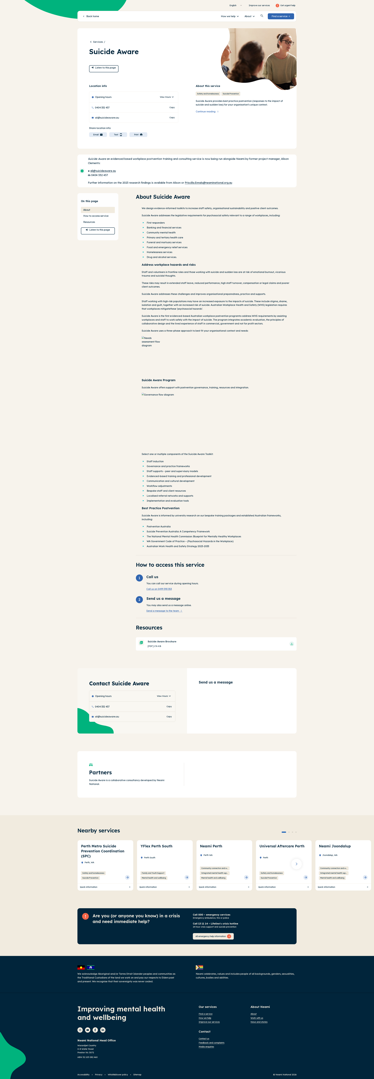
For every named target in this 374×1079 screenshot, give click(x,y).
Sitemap (137, 1074)
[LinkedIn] (102, 1030)
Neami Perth (211, 846)
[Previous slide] (77, 864)
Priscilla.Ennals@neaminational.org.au (208, 182)
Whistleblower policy (118, 1074)
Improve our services (259, 5)
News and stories (259, 1022)
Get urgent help (287, 5)
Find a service (205, 1014)
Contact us (204, 1038)
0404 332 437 (102, 107)
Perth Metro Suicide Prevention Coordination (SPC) (102, 851)
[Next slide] (296, 864)
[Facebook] (95, 1030)
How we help (205, 1018)
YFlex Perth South (156, 846)
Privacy (98, 1074)
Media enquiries (206, 1046)
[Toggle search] (261, 15)
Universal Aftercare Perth (281, 846)
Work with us (257, 1018)
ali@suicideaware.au (107, 117)
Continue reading (205, 111)
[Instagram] (80, 1030)
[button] (230, 16)
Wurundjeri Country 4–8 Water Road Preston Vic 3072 (86, 1049)
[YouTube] (87, 1030)
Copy (172, 108)
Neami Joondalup (335, 846)
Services (98, 41)
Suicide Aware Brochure (162, 641)
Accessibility (83, 1074)
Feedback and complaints (211, 1042)
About (254, 1014)
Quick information (88, 887)
